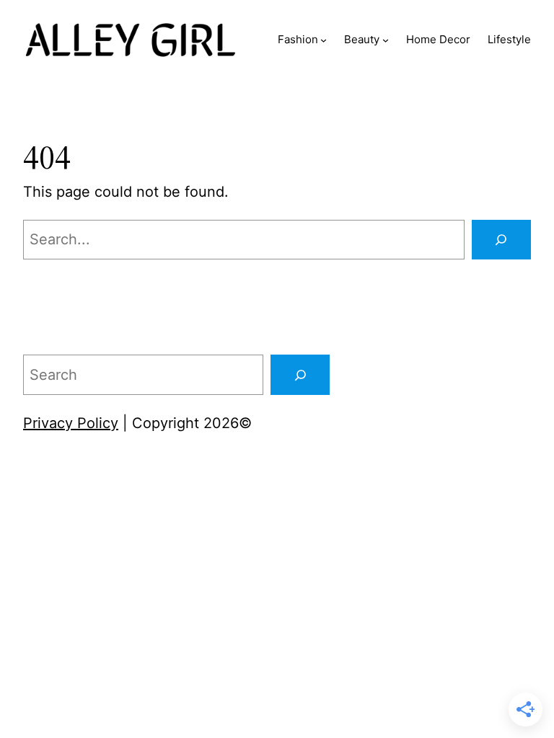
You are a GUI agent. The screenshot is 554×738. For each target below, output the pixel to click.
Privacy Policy (70, 423)
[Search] (501, 240)
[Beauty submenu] (385, 40)
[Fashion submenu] (323, 40)
